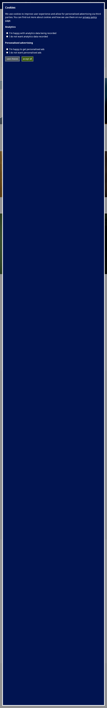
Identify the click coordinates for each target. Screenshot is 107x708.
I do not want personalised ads (25, 52)
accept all (27, 58)
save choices (12, 58)
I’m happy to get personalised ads (26, 49)
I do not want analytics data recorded (28, 36)
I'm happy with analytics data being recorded (32, 33)
